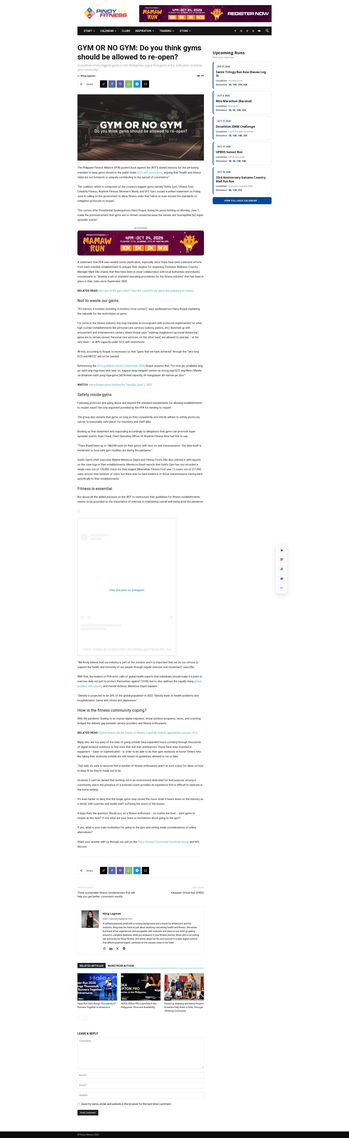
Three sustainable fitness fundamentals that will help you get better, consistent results (106, 894)
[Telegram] (137, 84)
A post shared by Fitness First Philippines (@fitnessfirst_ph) (127, 649)
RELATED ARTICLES (91, 965)
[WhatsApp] (128, 84)
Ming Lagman (88, 75)
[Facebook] (235, 31)
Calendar (107, 30)
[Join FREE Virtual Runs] (281, 569)
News (81, 999)
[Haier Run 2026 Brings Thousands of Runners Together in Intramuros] (97, 987)
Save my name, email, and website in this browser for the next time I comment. (126, 1104)
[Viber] (120, 84)
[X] (253, 31)
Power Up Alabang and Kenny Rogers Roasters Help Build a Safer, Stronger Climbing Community (184, 1007)
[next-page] (85, 1018)
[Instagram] (241, 31)
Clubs (126, 30)
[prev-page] (79, 1018)
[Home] (281, 550)
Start (88, 30)
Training (165, 30)
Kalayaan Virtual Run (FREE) (187, 892)
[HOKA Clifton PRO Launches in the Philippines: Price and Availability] (141, 987)
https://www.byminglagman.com (117, 919)
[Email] (145, 84)
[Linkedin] (112, 949)
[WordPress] (125, 949)
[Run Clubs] (281, 578)
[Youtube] (259, 31)
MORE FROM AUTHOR (121, 965)
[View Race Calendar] (281, 559)
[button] (267, 31)
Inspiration (143, 30)
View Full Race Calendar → (242, 200)
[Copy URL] (103, 84)
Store (184, 30)
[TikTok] (247, 31)
